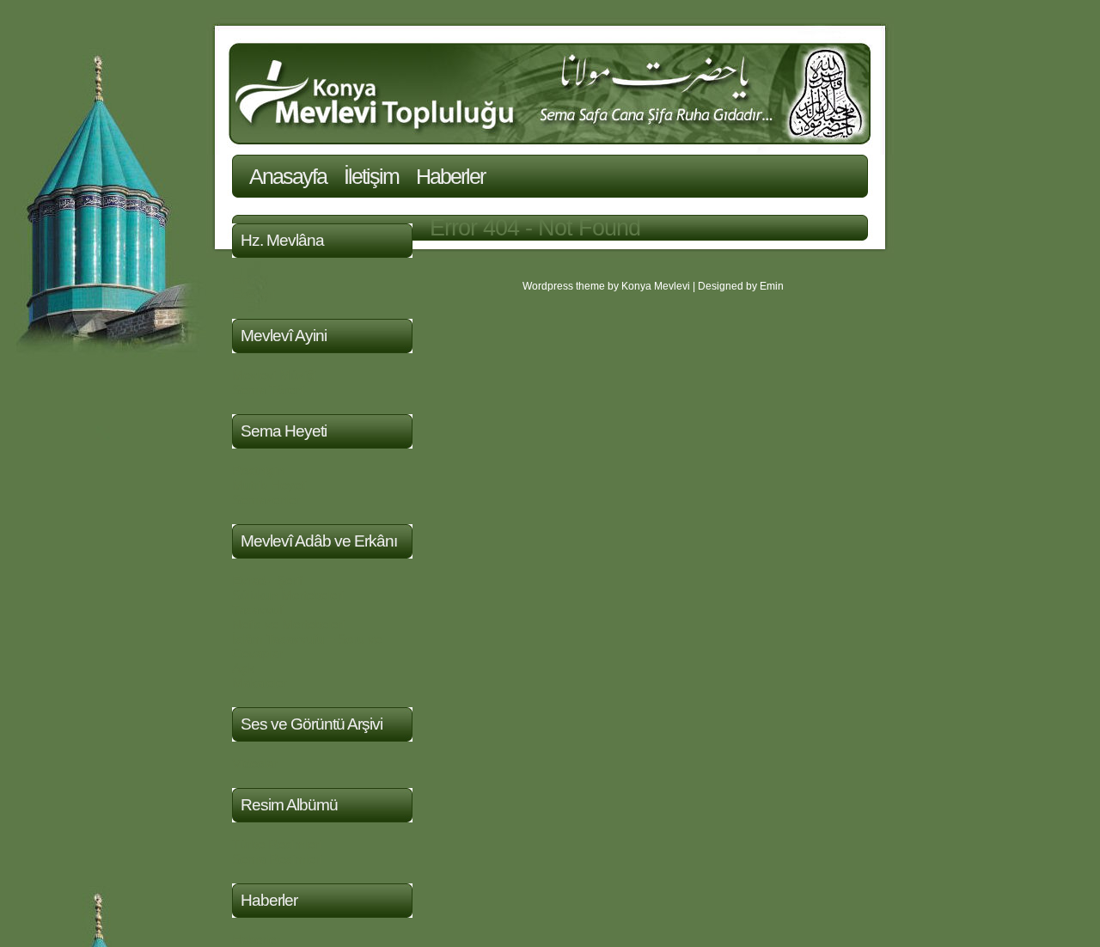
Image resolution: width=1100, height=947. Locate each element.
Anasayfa (288, 176)
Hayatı (250, 279)
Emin (772, 286)
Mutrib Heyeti (269, 485)
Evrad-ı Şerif (267, 580)
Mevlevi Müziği (274, 375)
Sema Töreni (268, 389)
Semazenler (266, 499)
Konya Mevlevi (655, 286)
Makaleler (259, 682)
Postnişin (258, 470)
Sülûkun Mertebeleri (288, 595)
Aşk (243, 668)
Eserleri (253, 294)
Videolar (255, 763)
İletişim (371, 176)
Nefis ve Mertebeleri (288, 624)
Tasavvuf (257, 609)
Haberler (450, 176)
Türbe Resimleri (276, 844)
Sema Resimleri (277, 859)
